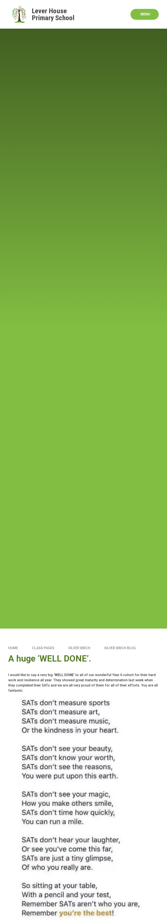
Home (13, 648)
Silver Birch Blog (120, 648)
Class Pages (43, 648)
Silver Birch (79, 648)
